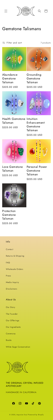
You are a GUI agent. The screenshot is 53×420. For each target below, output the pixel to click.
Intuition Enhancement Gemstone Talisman (36, 124)
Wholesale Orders (14, 269)
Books (9, 340)
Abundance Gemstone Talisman (9, 78)
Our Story (10, 307)
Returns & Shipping (15, 255)
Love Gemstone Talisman (12, 169)
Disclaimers (11, 288)
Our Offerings (12, 320)
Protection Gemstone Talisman (9, 215)
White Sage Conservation (18, 346)
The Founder (12, 313)
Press (8, 275)
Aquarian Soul (22, 414)
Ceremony (11, 333)
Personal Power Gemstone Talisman (37, 170)
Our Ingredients (13, 327)
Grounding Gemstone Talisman (34, 78)
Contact (9, 249)
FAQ (8, 262)
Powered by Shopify (36, 414)
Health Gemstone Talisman (13, 121)
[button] (6, 11)
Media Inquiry (12, 282)
